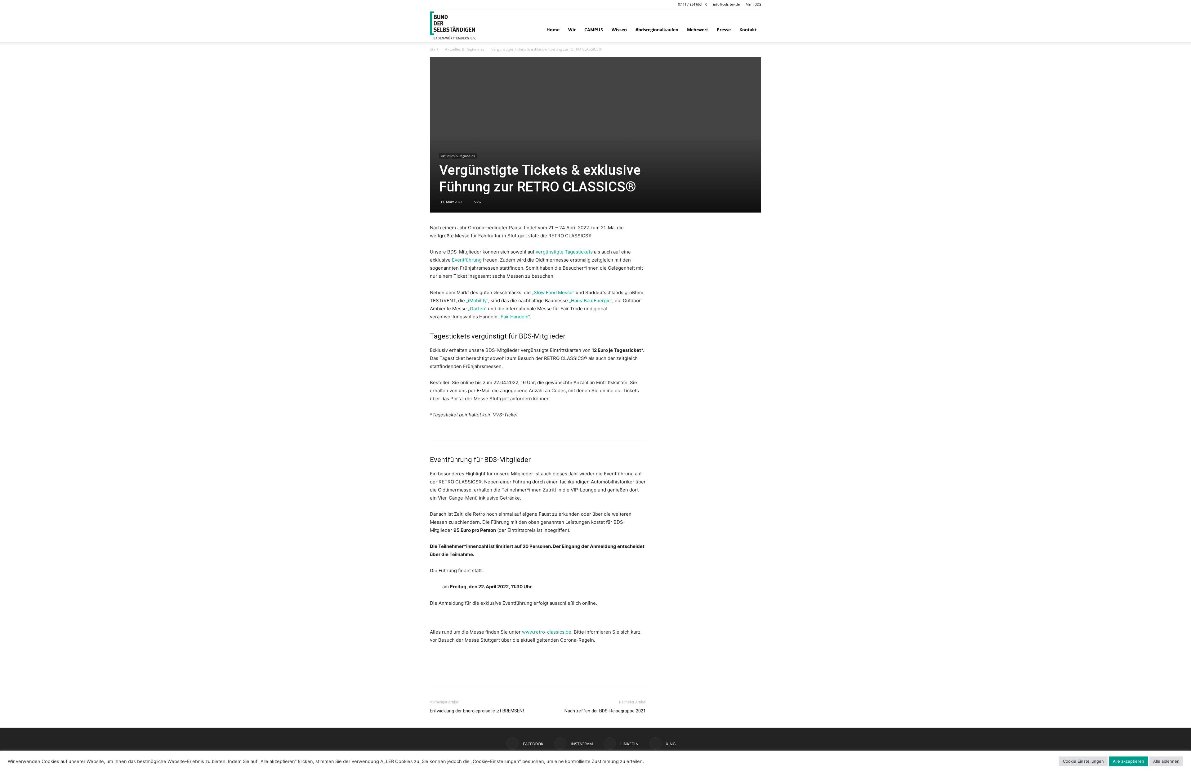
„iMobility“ (477, 300)
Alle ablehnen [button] (1166, 761)
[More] (493, 673)
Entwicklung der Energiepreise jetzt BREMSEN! (477, 711)
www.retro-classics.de (546, 632)
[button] (434, 4)
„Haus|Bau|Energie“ (590, 300)
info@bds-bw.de (726, 4)
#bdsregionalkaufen (657, 30)
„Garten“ (477, 309)
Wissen (619, 30)
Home (553, 30)
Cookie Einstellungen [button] (1083, 761)
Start (434, 49)
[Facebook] (436, 673)
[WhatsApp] (450, 673)
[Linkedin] (464, 673)
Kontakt (748, 30)
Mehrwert (697, 30)
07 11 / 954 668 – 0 (692, 4)
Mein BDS (753, 4)
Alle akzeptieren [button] (1128, 761)
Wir (572, 30)
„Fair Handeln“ (514, 317)
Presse (724, 30)
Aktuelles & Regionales (464, 49)
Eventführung (467, 260)
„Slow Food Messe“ (553, 292)
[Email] (479, 673)
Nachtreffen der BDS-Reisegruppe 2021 (605, 711)
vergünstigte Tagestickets (565, 252)
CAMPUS (593, 30)
